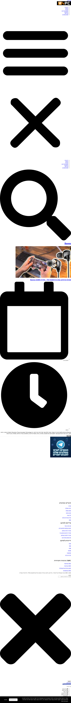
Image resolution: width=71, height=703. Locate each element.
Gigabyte (69, 553)
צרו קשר (66, 13)
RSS (70, 520)
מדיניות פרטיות (13, 699)
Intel (70, 545)
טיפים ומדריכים (65, 10)
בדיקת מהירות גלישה (66, 517)
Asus (70, 543)
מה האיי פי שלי (68, 525)
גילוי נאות (69, 515)
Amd (70, 548)
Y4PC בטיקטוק (67, 565)
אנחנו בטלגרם (65, 14)
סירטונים (66, 12)
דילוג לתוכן (68, 682)
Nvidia (69, 550)
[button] (35, 87)
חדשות (66, 8)
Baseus (68, 243)
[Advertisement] (62, 478)
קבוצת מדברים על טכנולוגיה (65, 568)
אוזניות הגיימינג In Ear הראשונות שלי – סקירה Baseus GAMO (50, 280)
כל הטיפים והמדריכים (66, 537)
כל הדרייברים (68, 555)
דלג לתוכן (69, 0)
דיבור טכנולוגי (68, 508)
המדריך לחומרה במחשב (66, 535)
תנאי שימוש (68, 513)
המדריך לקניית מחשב (66, 530)
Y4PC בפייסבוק (67, 563)
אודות (70, 505)
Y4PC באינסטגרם (67, 570)
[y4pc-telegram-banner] (60, 457)
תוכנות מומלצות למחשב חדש (65, 528)
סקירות (66, 9)
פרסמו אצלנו (68, 510)
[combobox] (64, 576)
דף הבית (66, 7)
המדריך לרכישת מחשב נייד (65, 533)
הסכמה (5, 699)
